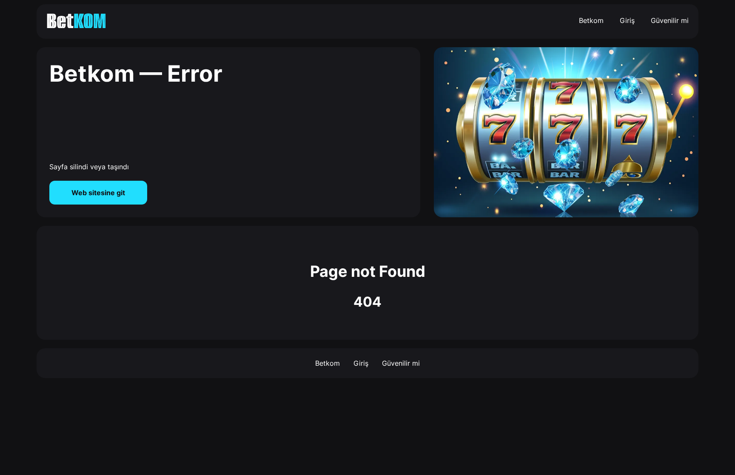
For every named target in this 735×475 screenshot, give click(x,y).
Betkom (591, 20)
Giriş (627, 20)
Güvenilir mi (670, 20)
